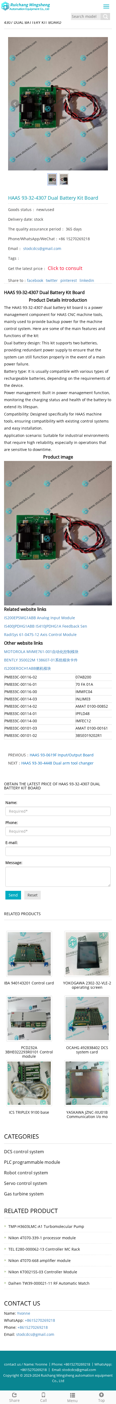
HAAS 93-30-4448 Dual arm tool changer (57, 763)
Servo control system (25, 1183)
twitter (52, 280)
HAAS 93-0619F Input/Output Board (62, 754)
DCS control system (24, 1152)
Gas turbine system (24, 1194)
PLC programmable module (32, 1162)
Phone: (11, 822)
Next (101, 104)
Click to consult (65, 268)
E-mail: (11, 842)
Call (43, 1400)
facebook (35, 280)
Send (13, 895)
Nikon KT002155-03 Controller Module (42, 1271)
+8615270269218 (40, 1320)
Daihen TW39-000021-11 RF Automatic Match (49, 1283)
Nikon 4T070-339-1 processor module (42, 1237)
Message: (13, 862)
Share (14, 1400)
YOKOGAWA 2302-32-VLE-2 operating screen (87, 985)
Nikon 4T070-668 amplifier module (39, 1260)
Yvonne (23, 1313)
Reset (32, 895)
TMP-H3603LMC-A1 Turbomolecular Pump (46, 1226)
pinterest (68, 280)
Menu (72, 1400)
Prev (15, 104)
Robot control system (26, 1173)
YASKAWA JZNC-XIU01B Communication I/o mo (87, 1114)
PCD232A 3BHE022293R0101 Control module (29, 1052)
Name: (11, 802)
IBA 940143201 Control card (29, 983)
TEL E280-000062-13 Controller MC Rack (44, 1249)
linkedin (87, 280)
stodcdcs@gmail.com (42, 248)
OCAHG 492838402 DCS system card (87, 1049)
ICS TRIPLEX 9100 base (29, 1112)
